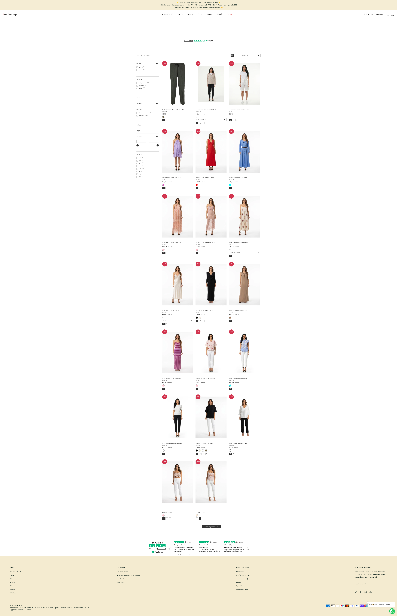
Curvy (200, 14)
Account (379, 14)
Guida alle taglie (242, 589)
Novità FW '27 (167, 14)
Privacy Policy (122, 572)
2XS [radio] (200, 453)
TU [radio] (163, 388)
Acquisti (239, 582)
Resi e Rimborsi (123, 582)
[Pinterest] (370, 592)
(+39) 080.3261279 (243, 575)
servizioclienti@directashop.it (247, 579)
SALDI (180, 14)
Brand (219, 14)
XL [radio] (230, 453)
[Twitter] (356, 592)
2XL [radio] (233, 453)
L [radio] (203, 320)
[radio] (163, 117)
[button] (232, 55)
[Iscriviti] (386, 584)
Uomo (209, 14)
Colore (197, 117)
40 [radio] (196, 123)
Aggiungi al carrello (178, 105)
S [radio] (166, 188)
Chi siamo (240, 572)
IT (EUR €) (368, 14)
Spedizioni (240, 586)
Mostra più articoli (211, 527)
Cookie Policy (122, 579)
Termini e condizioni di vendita (128, 575)
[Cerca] (387, 14)
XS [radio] (163, 188)
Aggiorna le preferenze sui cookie (20, 610)
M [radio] (200, 188)
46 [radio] (239, 120)
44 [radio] (163, 120)
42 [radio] (200, 123)
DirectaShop (19, 605)
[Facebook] (361, 592)
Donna (190, 14)
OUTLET (230, 14)
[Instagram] (366, 592)
